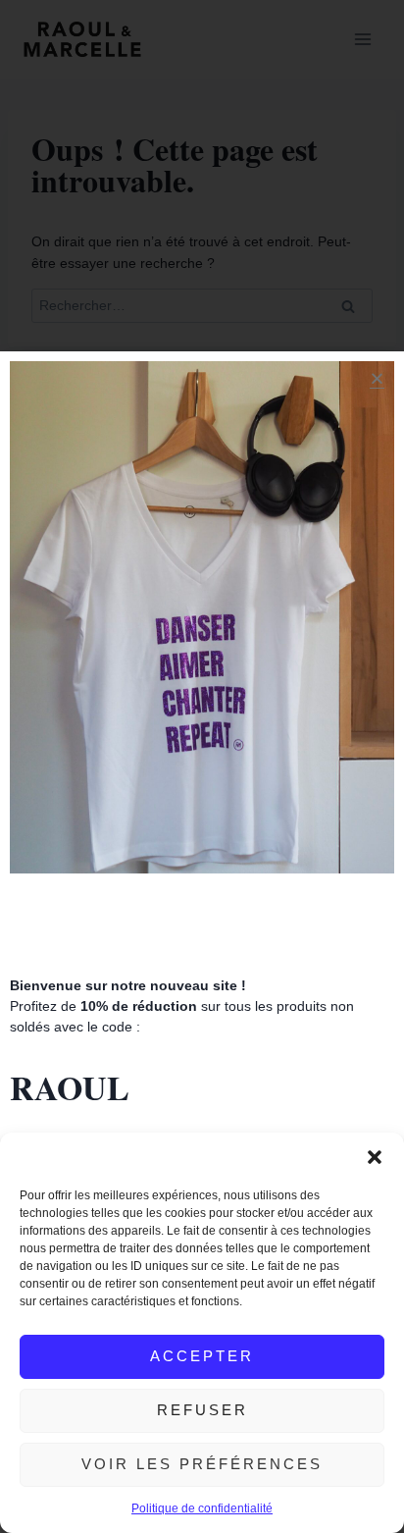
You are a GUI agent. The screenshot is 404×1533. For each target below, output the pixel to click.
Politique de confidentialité (202, 1508)
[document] (202, 766)
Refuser (202, 1409)
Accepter (202, 1356)
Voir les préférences (202, 1463)
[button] (374, 1157)
